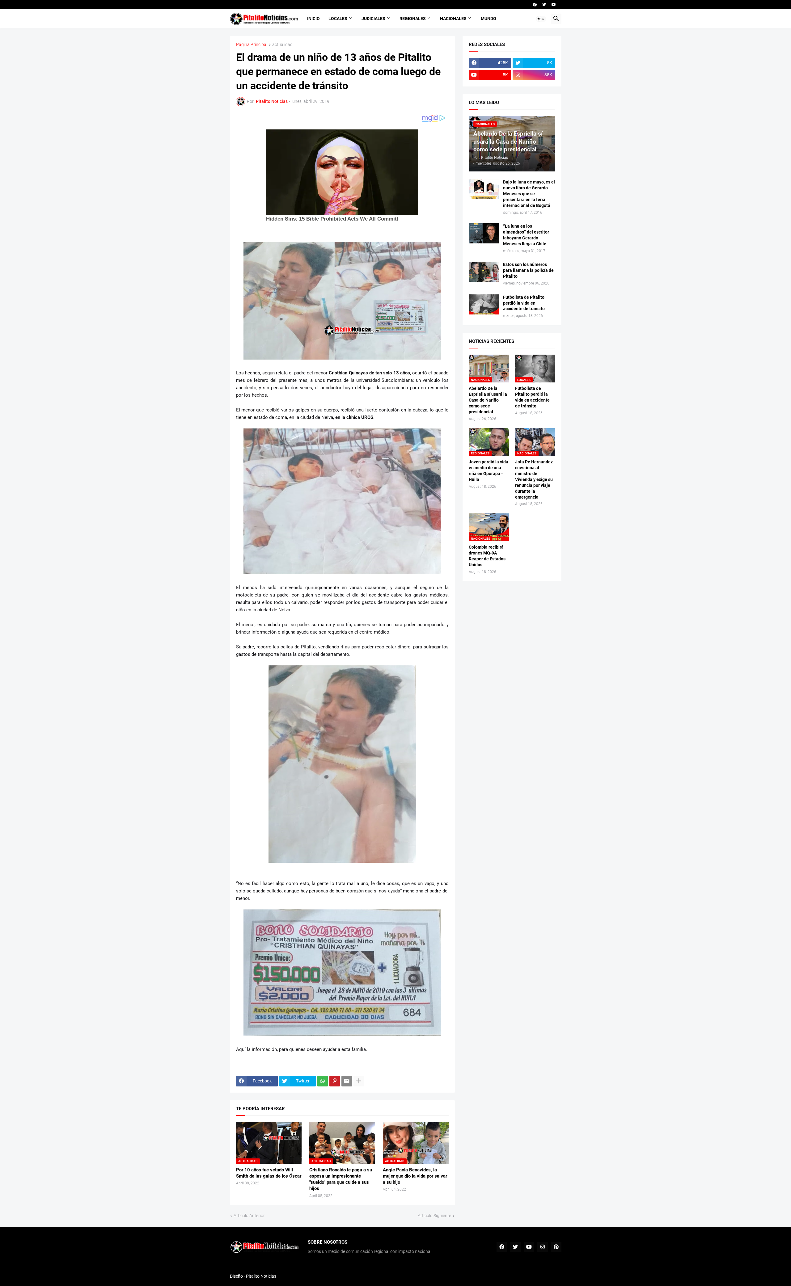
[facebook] (535, 4)
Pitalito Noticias (261, 1276)
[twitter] (544, 4)
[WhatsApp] (322, 1081)
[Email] (346, 1081)
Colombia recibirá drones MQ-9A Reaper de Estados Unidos (487, 556)
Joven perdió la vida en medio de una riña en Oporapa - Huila (488, 470)
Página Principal (251, 44)
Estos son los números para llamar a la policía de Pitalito (528, 270)
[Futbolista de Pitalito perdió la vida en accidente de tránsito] (484, 304)
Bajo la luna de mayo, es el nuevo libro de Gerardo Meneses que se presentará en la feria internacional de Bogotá (529, 193)
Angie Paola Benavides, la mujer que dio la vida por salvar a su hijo (415, 1176)
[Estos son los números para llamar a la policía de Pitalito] (484, 272)
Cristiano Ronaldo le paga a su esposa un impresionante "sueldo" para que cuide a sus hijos (340, 1179)
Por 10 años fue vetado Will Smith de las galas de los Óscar (268, 1173)
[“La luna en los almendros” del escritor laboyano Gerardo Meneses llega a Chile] (484, 233)
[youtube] (554, 4)
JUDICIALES (373, 18)
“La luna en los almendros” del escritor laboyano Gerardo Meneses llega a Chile (526, 235)
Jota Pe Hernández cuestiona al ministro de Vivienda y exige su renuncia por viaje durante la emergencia (534, 479)
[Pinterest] (334, 1081)
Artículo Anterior (249, 1215)
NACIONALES (453, 18)
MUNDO (488, 18)
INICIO (313, 18)
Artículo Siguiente (434, 1215)
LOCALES (337, 18)
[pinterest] (556, 1247)
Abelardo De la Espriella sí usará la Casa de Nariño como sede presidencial (488, 400)
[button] (541, 19)
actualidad (282, 44)
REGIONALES (413, 18)
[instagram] (542, 1247)
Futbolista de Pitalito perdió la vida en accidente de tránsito (524, 303)
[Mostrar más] (358, 1081)
